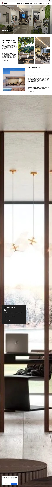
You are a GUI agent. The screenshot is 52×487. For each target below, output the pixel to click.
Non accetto (6, 483)
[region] (10, 480)
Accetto (14, 483)
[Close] (17, 476)
